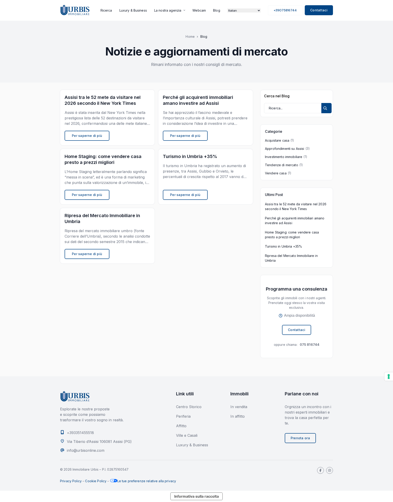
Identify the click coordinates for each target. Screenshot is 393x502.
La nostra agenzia (167, 10)
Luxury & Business (133, 10)
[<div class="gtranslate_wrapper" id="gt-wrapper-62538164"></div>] (244, 10)
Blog (216, 10)
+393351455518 (80, 432)
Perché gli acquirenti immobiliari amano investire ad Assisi (294, 220)
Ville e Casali (186, 435)
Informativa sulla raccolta (196, 496)
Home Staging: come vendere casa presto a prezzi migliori (292, 234)
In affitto (237, 416)
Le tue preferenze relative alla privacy (146, 481)
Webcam (199, 10)
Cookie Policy (95, 481)
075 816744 (309, 344)
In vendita (238, 406)
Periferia (183, 416)
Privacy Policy (71, 481)
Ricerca (106, 10)
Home (190, 36)
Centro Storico (189, 406)
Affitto (181, 426)
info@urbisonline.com (85, 450)
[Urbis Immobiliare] (75, 10)
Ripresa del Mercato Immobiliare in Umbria (291, 258)
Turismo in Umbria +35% (283, 246)
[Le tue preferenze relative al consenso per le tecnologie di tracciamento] (388, 376)
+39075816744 (285, 10)
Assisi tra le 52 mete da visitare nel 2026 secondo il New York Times (295, 206)
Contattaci (319, 10)
